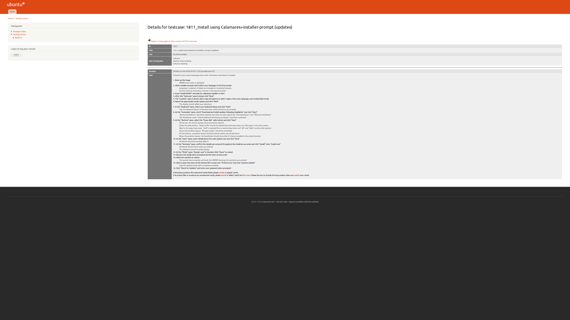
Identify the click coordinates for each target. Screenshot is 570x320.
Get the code (281, 202)
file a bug (246, 175)
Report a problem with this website (304, 202)
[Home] (16, 4)
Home (12, 12)
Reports (18, 37)
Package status (19, 31)
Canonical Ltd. (269, 202)
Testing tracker (21, 18)
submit (221, 172)
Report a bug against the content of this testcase (174, 41)
